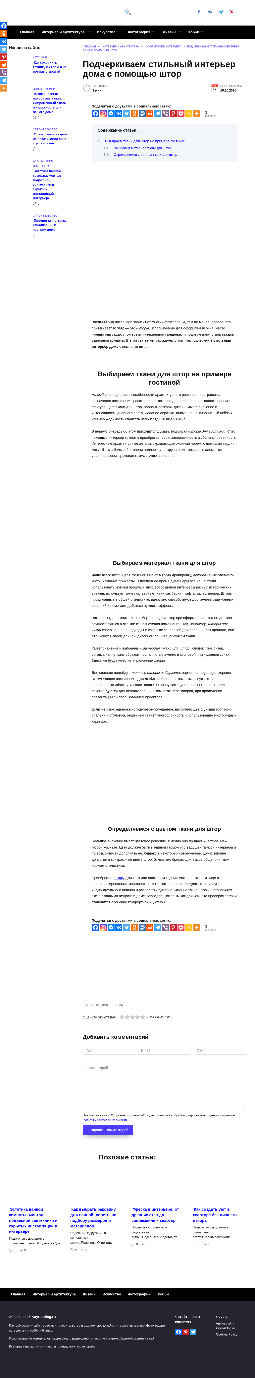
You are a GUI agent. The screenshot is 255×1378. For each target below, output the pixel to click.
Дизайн (169, 32)
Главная (27, 32)
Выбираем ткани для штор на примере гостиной (145, 141)
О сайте (222, 1317)
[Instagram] (103, 113)
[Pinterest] (173, 113)
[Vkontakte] (118, 113)
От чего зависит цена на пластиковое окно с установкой (50, 138)
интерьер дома (97, 1004)
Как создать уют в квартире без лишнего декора (215, 1214)
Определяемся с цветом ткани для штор (145, 155)
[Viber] (165, 113)
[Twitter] (126, 113)
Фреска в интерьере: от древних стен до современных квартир (155, 1214)
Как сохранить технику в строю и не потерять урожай (50, 66)
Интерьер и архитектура (63, 32)
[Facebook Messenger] (111, 113)
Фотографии (139, 1294)
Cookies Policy (226, 1334)
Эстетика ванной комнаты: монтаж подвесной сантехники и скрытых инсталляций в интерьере (47, 184)
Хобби (193, 32)
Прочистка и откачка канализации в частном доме (50, 225)
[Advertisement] (164, 974)
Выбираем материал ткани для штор (143, 148)
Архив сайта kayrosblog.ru (225, 1326)
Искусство (106, 32)
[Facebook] (95, 113)
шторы (119, 878)
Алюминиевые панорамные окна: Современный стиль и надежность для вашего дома (49, 103)
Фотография (139, 32)
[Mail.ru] (142, 113)
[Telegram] (157, 113)
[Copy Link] (188, 113)
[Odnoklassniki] (134, 113)
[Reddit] (149, 113)
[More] (196, 113)
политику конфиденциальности (105, 1120)
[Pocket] (181, 113)
